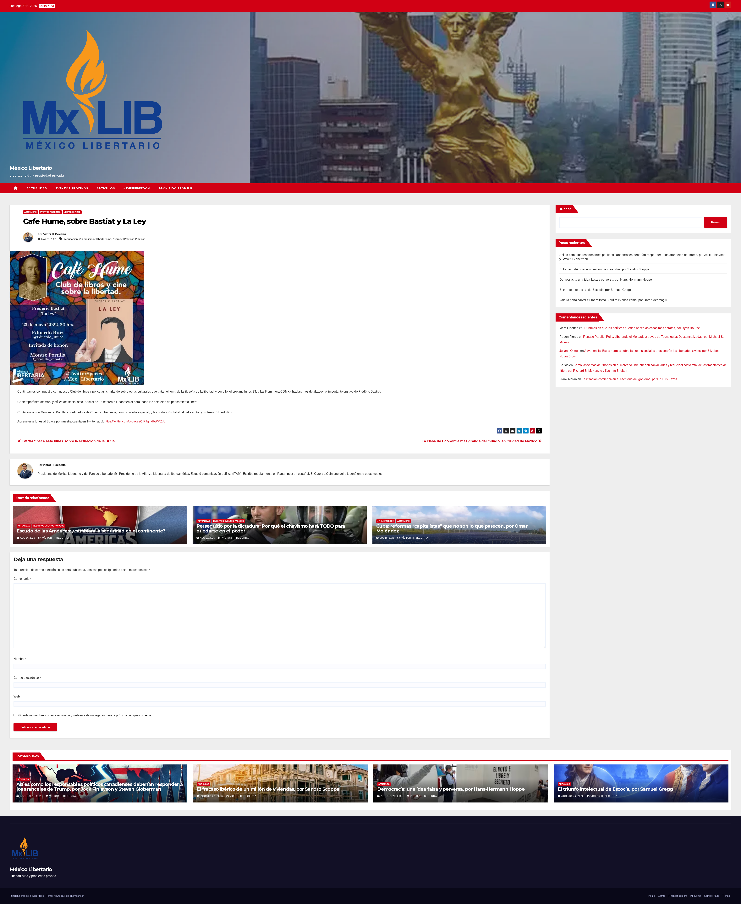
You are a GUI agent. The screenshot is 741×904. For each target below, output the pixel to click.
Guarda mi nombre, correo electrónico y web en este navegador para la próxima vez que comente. (85, 715)
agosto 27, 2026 (31, 796)
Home (651, 895)
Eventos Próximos (72, 188)
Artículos (106, 188)
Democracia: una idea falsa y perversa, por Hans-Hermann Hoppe (605, 279)
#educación (71, 238)
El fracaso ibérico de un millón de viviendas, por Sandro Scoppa (604, 269)
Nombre (20, 658)
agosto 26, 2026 (392, 796)
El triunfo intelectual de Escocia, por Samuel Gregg (595, 289)
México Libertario (31, 168)
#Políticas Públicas (134, 238)
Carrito (661, 895)
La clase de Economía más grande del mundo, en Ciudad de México (480, 441)
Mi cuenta (695, 895)
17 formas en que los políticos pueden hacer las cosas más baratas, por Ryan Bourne (641, 328)
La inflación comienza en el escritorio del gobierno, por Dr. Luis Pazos (629, 379)
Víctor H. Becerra (54, 234)
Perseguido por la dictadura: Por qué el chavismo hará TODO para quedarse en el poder (270, 528)
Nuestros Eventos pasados (48, 526)
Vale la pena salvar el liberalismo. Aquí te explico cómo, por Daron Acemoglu (613, 300)
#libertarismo (103, 238)
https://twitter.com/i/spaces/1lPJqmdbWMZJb (135, 421)
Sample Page (711, 895)
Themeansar (77, 895)
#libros (117, 238)
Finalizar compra (677, 895)
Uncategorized (72, 212)
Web (17, 696)
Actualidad (36, 188)
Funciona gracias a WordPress (27, 895)
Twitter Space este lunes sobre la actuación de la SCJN (68, 441)
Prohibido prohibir (175, 188)
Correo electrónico (27, 677)
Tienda (726, 895)
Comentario (22, 578)
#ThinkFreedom (136, 188)
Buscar (564, 209)
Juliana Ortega (569, 350)
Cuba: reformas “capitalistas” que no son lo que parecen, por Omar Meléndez (452, 528)
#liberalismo (86, 238)
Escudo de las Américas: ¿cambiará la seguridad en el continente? (91, 531)
